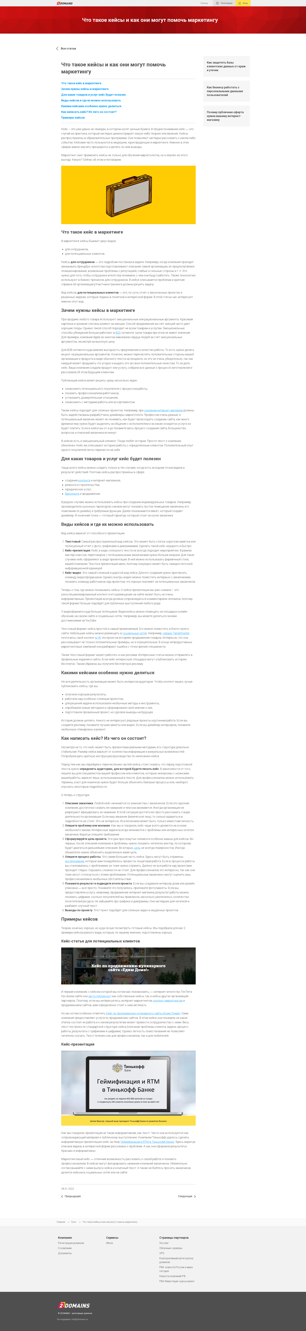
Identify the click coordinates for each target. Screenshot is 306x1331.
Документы (65, 1253)
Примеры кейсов (73, 117)
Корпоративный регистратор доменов (176, 1260)
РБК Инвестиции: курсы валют (177, 1281)
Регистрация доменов (71, 1243)
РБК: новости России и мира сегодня (176, 1269)
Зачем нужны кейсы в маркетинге (85, 89)
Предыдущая (72, 1196)
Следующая (185, 1196)
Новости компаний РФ (172, 1276)
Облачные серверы (170, 1248)
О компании (65, 1248)
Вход (245, 3)
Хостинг (164, 1243)
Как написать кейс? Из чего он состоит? (89, 112)
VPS (161, 1253)
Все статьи (68, 48)
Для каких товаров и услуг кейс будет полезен (93, 94)
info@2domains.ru (80, 1319)
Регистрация (226, 3)
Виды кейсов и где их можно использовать (91, 100)
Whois (109, 1243)
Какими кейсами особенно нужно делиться (91, 106)
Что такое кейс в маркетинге (81, 83)
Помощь (204, 3)
